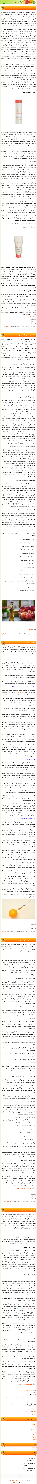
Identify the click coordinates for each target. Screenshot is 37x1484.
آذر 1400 (34, 1425)
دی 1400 (34, 1432)
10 (20, 1403)
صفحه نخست (33, 1409)
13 (16, 1403)
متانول (28, 1390)
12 (17, 1403)
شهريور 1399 (33, 1437)
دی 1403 (34, 1422)
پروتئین (33, 984)
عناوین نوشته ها (33, 1414)
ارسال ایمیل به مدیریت (31, 1411)
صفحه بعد (12, 1403)
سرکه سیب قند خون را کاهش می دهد (26, 335)
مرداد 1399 (34, 1440)
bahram (34, 1448)
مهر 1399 (34, 1435)
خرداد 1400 (34, 1430)
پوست (30, 1308)
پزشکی (30, 322)
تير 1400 (35, 1427)
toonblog (18, 1476)
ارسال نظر (6, 326)
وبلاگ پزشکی (18, 2)
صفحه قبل (34, 1403)
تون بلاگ (15, 1483)
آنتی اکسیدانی (20, 692)
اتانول (25, 1390)
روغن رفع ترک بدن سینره (29, 8)
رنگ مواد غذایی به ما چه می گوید (27, 940)
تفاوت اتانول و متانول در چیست (27, 1210)
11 (19, 1403)
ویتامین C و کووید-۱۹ (30, 642)
